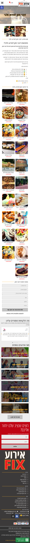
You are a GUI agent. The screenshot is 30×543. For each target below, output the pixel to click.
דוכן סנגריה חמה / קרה (8, 190)
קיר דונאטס (21, 172)
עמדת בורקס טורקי (21, 103)
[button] (2, 7)
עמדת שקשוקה (21, 120)
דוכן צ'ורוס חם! (8, 225)
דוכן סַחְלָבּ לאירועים (21, 260)
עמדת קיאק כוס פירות (8, 172)
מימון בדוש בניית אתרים (11, 540)
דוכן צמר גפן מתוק (8, 207)
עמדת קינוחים (8, 155)
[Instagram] (13, 516)
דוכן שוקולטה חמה (8, 242)
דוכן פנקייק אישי (8, 260)
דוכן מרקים (21, 190)
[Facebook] (17, 516)
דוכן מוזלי (21, 242)
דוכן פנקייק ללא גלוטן (8, 137)
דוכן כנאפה (21, 155)
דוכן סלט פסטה (8, 120)
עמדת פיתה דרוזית (8, 103)
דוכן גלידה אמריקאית (22, 225)
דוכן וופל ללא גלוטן (21, 137)
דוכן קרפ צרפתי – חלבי (21, 207)
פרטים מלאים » (21, 104)
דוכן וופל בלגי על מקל (21, 277)
